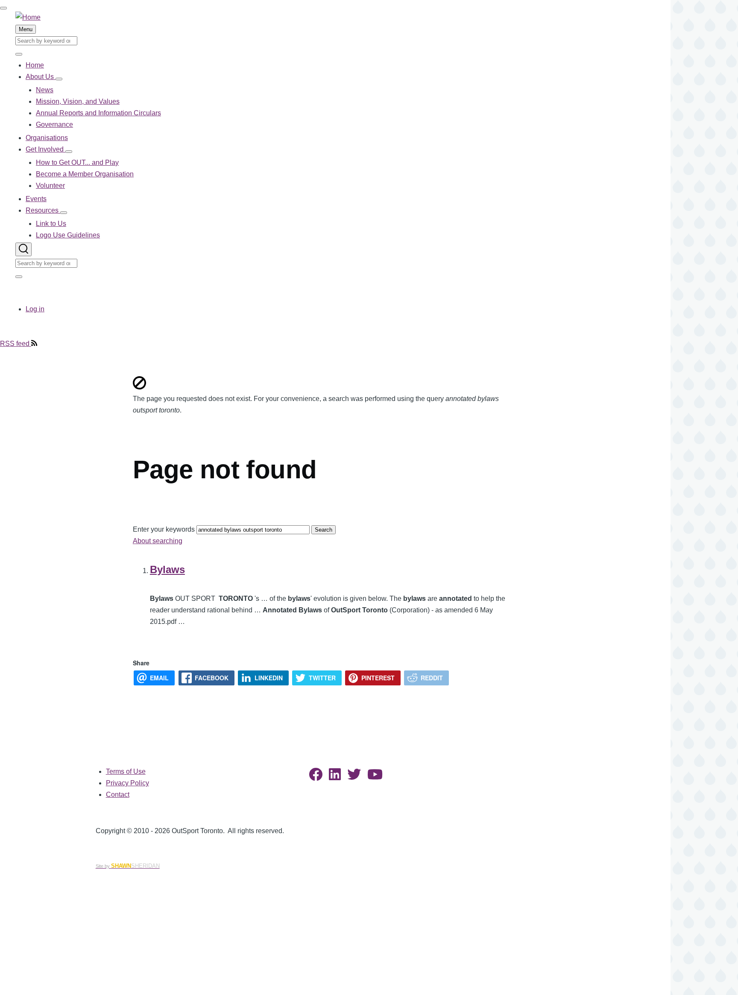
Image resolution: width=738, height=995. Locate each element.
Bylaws (167, 569)
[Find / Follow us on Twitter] (354, 777)
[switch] (3, 8)
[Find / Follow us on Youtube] (375, 777)
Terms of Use (126, 771)
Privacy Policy (127, 783)
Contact (117, 794)
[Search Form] (23, 249)
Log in (35, 309)
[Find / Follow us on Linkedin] (335, 777)
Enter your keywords (164, 529)
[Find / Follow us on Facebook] (315, 777)
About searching (157, 540)
